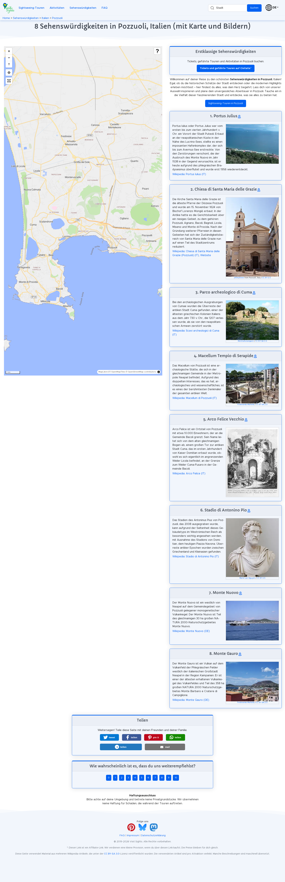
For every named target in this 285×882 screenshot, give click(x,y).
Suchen (254, 8)
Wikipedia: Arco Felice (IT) (188, 473)
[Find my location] (9, 72)
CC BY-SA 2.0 (262, 404)
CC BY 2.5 (261, 578)
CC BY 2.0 (266, 278)
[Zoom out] (9, 57)
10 (176, 778)
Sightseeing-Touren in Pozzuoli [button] (225, 103)
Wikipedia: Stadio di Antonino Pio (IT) (195, 556)
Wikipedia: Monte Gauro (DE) (190, 700)
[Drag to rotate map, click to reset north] (9, 64)
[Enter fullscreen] (9, 80)
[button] (109, 737)
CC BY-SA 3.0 (261, 341)
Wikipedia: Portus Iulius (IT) (189, 174)
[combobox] (227, 8)
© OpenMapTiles (117, 372)
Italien (45, 18)
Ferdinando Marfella (245, 404)
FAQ (104, 8)
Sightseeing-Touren (31, 8)
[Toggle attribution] (159, 372)
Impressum (133, 835)
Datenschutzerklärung (153, 835)
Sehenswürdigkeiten (83, 8)
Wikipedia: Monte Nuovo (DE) (191, 631)
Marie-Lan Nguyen (247, 578)
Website (205, 255)
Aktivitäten (57, 8)
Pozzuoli (57, 18)
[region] (83, 211)
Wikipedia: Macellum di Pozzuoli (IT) (194, 398)
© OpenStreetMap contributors (141, 372)
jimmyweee (239, 278)
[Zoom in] (9, 51)
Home (6, 18)
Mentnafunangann (246, 341)
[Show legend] (157, 51)
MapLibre (103, 372)
